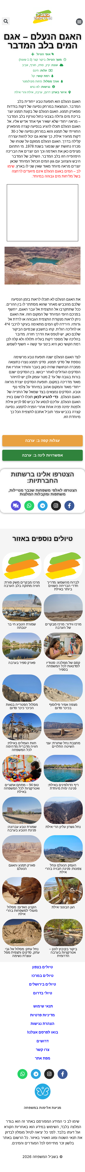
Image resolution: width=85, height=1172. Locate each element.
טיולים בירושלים (42, 984)
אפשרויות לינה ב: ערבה (42, 455)
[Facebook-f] (69, 506)
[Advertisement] (42, 212)
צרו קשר (42, 1050)
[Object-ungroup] (16, 506)
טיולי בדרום (42, 993)
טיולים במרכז (42, 976)
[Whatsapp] (29, 506)
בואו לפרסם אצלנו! (42, 1032)
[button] (79, 21)
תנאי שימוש (42, 1006)
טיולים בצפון (42, 967)
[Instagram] (56, 506)
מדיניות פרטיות (42, 1015)
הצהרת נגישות (42, 1024)
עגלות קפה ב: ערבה (42, 440)
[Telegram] (43, 506)
